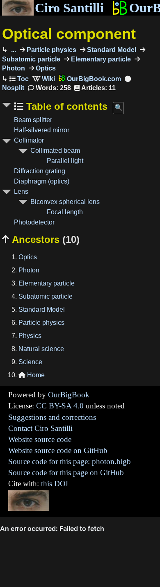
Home (31, 375)
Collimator (29, 140)
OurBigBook (68, 394)
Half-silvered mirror (41, 130)
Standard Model (110, 49)
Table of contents (65, 106)
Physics (29, 335)
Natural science (41, 348)
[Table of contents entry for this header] (19, 78)
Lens (21, 191)
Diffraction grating (39, 171)
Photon (28, 270)
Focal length (65, 212)
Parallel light (65, 160)
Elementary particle (100, 59)
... (12, 49)
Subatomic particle (45, 296)
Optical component (69, 33)
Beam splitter (33, 119)
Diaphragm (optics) (41, 181)
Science (30, 361)
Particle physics (50, 49)
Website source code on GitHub (57, 450)
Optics (45, 68)
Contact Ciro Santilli (40, 428)
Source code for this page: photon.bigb (69, 461)
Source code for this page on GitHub (66, 472)
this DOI (54, 483)
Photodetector (34, 222)
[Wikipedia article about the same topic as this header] (43, 78)
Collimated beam (55, 150)
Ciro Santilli (69, 7)
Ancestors (41, 239)
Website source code (39, 439)
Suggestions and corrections (52, 417)
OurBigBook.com (93, 78)
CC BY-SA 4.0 (60, 405)
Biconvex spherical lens (65, 201)
